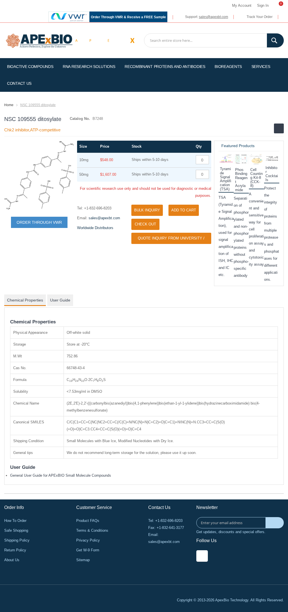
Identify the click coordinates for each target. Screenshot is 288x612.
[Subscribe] (275, 522)
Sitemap (83, 560)
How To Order (15, 521)
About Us (11, 560)
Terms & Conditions (92, 530)
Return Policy (15, 550)
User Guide (60, 300)
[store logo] (39, 40)
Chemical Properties (25, 300)
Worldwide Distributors (95, 228)
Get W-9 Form (87, 550)
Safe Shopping (16, 530)
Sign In (263, 5)
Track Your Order (260, 17)
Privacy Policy (88, 540)
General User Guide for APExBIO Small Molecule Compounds (60, 475)
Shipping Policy (17, 540)
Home (9, 105)
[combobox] (214, 40)
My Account (241, 5)
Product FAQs (87, 521)
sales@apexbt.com (213, 17)
